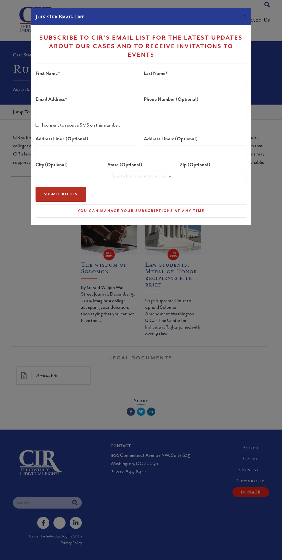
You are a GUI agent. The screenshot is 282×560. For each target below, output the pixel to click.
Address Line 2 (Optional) (171, 139)
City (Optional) (52, 165)
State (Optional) (125, 165)
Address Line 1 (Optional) (62, 139)
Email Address (50, 99)
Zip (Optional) (195, 165)
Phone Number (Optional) (171, 99)
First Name (47, 73)
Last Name (155, 73)
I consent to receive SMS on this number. (81, 125)
